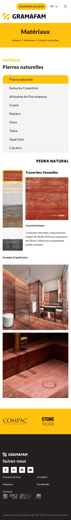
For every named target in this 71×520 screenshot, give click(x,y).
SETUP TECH (38, 515)
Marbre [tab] (14, 114)
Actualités (42, 477)
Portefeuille (43, 484)
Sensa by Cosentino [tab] (23, 88)
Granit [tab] (14, 105)
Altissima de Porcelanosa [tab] (28, 96)
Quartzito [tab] (16, 139)
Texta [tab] (13, 131)
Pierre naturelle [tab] (21, 79)
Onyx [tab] (13, 122)
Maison (16, 40)
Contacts (7, 491)
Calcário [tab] (15, 148)
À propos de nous (12, 477)
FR (51, 6)
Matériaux (30, 40)
